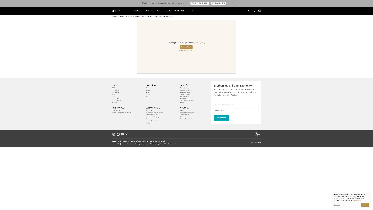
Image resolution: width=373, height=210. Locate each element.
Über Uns (184, 108)
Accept (364, 205)
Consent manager (135, 144)
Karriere (182, 117)
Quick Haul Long (117, 100)
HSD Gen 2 (115, 92)
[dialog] (351, 200)
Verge (148, 96)
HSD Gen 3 (115, 90)
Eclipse (148, 90)
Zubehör (150, 11)
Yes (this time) (186, 47)
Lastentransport (185, 92)
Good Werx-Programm (187, 112)
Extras (182, 102)
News (182, 110)
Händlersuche (163, 11)
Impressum (145, 144)
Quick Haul (115, 98)
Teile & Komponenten (187, 100)
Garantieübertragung (152, 117)
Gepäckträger (184, 96)
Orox (113, 96)
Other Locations (218, 3)
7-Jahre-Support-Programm (154, 112)
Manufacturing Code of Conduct (160, 144)
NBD (113, 94)
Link (147, 92)
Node (148, 94)
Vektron (114, 102)
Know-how (179, 11)
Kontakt (148, 123)
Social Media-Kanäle (186, 119)
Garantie (148, 119)
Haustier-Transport (185, 90)
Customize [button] (337, 205)
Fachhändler (118, 108)
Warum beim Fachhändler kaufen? (122, 112)
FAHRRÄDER (137, 11)
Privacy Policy (201, 42)
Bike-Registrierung (152, 114)
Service (191, 11)
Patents (174, 144)
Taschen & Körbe (185, 94)
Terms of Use (116, 144)
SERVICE (122, 16)
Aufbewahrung (184, 98)
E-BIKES (115, 85)
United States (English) (199, 3)
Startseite (115, 16)
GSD (113, 88)
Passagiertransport (186, 88)
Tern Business (184, 114)
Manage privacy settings (186, 50)
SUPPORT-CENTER (153, 108)
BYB (147, 88)
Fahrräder (151, 85)
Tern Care (149, 110)
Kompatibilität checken (153, 121)
